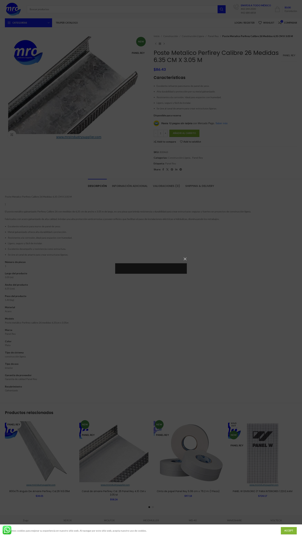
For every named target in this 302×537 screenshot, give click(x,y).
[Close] (185, 259)
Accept (288, 530)
